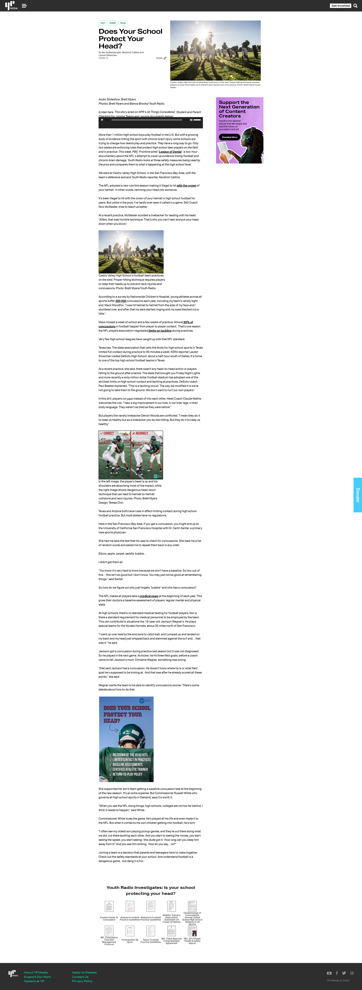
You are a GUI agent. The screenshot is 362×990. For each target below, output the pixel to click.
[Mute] (191, 119)
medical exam (149, 596)
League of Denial (170, 151)
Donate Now (229, 137)
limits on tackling (159, 330)
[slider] (198, 119)
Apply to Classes (84, 972)
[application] (151, 125)
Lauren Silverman (108, 55)
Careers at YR (34, 981)
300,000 (121, 301)
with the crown (186, 185)
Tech (102, 23)
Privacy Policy (82, 981)
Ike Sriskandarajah (111, 52)
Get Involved (341, 5)
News (123, 23)
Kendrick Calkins (130, 52)
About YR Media (36, 972)
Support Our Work (37, 976)
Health (112, 23)
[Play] (102, 119)
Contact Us (80, 976)
